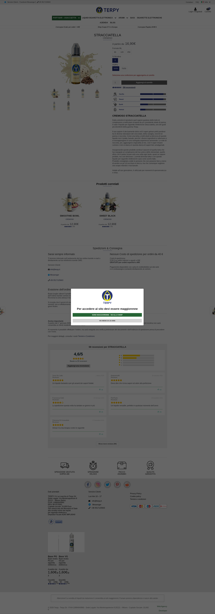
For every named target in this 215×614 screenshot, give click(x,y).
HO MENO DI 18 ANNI (107, 321)
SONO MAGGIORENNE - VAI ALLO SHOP (107, 315)
